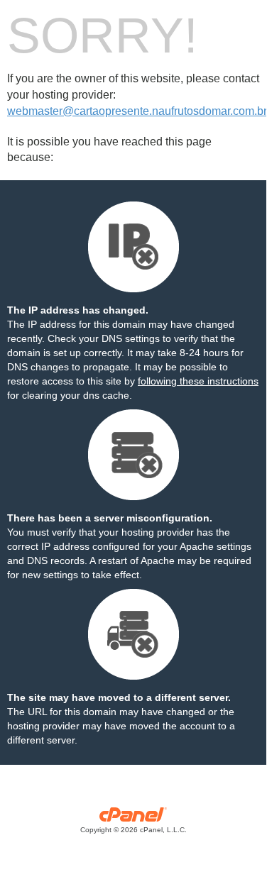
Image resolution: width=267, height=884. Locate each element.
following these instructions (198, 381)
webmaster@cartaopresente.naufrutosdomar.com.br (137, 111)
